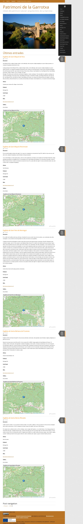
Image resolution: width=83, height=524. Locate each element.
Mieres (61, 25)
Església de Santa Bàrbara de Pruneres (16, 331)
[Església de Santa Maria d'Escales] (24, 481)
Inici (4, 1)
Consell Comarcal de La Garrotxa (24, 1)
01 (62, 58)
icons (29, 141)
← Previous (5, 506)
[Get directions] (43, 110)
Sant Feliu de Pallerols (64, 37)
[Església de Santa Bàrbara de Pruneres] (24, 397)
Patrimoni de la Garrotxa (26, 7)
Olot (61, 29)
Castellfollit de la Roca (64, 17)
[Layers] (42, 113)
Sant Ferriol (62, 40)
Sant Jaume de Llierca (64, 42)
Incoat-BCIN (53, 226)
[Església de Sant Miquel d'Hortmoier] (24, 209)
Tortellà (61, 48)
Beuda (61, 15)
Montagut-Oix (6, 142)
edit (43, 141)
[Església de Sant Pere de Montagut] (24, 310)
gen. (62, 59)
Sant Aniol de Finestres (64, 35)
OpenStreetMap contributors (37, 141)
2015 (62, 60)
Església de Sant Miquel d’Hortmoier (15, 147)
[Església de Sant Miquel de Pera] (24, 126)
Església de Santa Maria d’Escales (14, 418)
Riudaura (61, 31)
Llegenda (13, 1)
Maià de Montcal (63, 23)
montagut (6, 58)
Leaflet (27, 141)
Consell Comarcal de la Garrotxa (23, 516)
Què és (7, 1)
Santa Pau (62, 46)
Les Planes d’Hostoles (64, 19)
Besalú (61, 13)
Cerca (61, 9)
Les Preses (62, 21)
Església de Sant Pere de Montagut (15, 230)
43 (9, 506)
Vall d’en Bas (62, 50)
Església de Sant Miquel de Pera (14, 57)
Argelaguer (62, 11)
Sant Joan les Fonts (64, 44)
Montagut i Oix (63, 27)
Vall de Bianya (62, 52)
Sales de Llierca (63, 33)
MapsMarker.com (22, 141)
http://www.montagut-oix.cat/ (8, 101)
